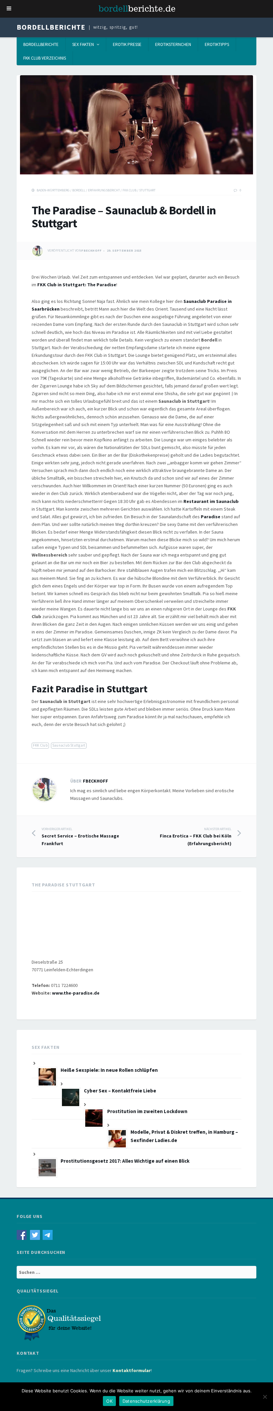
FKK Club (129, 190)
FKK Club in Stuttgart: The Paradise (76, 285)
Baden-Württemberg (53, 190)
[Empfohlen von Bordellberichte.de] (60, 1322)
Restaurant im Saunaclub (211, 501)
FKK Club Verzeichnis (44, 58)
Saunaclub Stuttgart (68, 745)
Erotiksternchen (173, 44)
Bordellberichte (51, 27)
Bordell (78, 190)
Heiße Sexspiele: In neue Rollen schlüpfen (109, 1070)
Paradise (210, 517)
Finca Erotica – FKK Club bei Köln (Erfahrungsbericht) (195, 836)
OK (109, 1401)
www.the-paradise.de (76, 993)
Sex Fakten (83, 44)
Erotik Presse (127, 44)
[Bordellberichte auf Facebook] (23, 1234)
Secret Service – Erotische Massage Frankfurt (80, 836)
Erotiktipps (217, 44)
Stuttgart (147, 190)
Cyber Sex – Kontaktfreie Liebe (120, 1090)
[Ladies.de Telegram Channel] (48, 1234)
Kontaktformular (132, 1370)
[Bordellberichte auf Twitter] (36, 1234)
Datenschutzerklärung (146, 1401)
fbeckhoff (91, 250)
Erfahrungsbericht (104, 190)
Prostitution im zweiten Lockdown (147, 1111)
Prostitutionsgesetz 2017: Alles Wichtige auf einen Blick (125, 1161)
